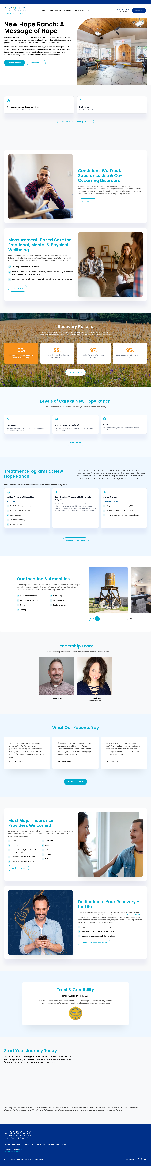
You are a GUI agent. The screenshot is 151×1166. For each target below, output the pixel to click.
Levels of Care (80, 10)
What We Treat (55, 10)
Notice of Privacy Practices (13, 1151)
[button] (91, 618)
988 (20, 1150)
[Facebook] (138, 1159)
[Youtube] (145, 1159)
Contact (91, 10)
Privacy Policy (131, 1159)
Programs (68, 10)
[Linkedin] (142, 1159)
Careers (64, 1144)
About (44, 10)
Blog (99, 10)
